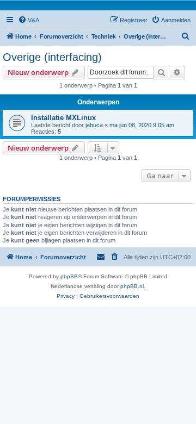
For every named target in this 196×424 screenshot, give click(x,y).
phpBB (69, 276)
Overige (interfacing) (52, 57)
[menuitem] (28, 20)
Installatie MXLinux (63, 118)
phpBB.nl (132, 286)
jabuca (94, 125)
